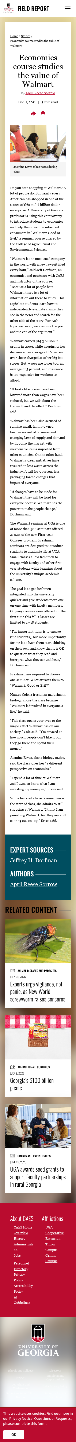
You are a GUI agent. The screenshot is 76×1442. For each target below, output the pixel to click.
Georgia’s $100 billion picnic (32, 1084)
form (42, 1423)
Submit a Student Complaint (55, 1395)
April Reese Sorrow (40, 93)
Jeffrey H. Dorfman (33, 860)
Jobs (17, 1255)
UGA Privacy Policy (55, 1386)
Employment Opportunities (55, 1377)
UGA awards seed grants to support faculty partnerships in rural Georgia (38, 1176)
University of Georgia (38, 1340)
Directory (55, 1370)
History (19, 1238)
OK (13, 1434)
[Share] (33, 113)
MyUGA (20, 1377)
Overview (21, 1233)
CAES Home (23, 1227)
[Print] (43, 113)
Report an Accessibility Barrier (20, 1395)
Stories (25, 36)
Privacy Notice (21, 1418)
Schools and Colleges (21, 1370)
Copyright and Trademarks (21, 1386)
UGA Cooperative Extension (54, 1232)
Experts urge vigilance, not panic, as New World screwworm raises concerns (37, 991)
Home (14, 36)
